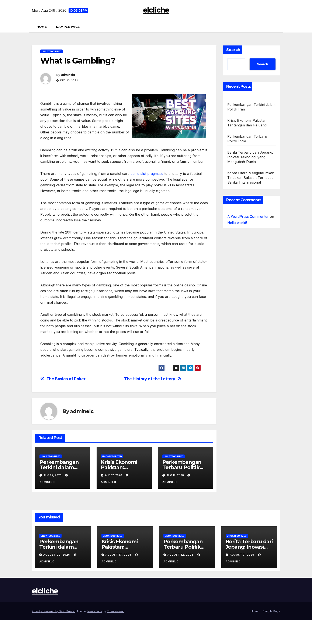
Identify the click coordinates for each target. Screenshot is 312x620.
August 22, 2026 (57, 554)
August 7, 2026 (242, 554)
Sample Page (68, 27)
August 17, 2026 (118, 554)
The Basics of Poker (66, 379)
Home (42, 27)
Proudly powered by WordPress (53, 611)
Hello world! (237, 223)
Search (233, 49)
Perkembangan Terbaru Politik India (182, 467)
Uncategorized (51, 51)
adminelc (68, 75)
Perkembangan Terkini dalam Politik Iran (59, 467)
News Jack (94, 611)
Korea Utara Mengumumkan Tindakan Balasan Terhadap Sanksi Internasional (250, 177)
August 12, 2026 (180, 554)
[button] (278, 27)
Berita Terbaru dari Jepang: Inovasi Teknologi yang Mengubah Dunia (250, 157)
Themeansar (115, 611)
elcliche (156, 10)
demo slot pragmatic (147, 173)
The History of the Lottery (149, 379)
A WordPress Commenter (248, 216)
